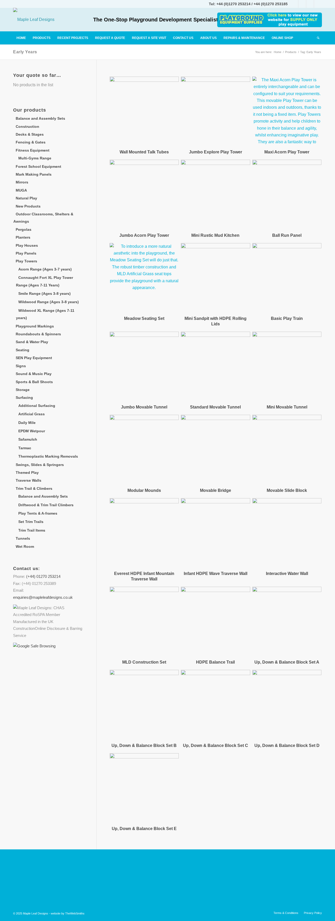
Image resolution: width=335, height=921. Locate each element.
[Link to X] (310, 4)
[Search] (318, 37)
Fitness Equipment (32, 150)
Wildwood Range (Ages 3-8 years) (48, 302)
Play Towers (26, 261)
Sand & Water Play (32, 342)
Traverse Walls (28, 480)
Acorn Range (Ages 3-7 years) (45, 269)
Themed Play (27, 472)
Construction (27, 126)
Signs (21, 366)
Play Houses (27, 245)
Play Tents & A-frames (37, 513)
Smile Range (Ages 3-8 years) (44, 293)
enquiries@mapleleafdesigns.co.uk (43, 597)
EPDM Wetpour (31, 431)
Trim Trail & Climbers (34, 488)
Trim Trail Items (31, 530)
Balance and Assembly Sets (40, 118)
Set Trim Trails (30, 522)
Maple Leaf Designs (35, 913)
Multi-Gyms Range (34, 158)
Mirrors (22, 182)
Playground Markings (35, 326)
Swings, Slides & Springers (40, 465)
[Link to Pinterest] (318, 4)
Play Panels (26, 253)
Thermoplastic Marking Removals (48, 456)
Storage (23, 390)
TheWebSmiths (75, 913)
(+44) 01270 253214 (43, 576)
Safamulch (27, 439)
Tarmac (24, 448)
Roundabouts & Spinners (38, 334)
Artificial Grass (31, 414)
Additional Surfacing (36, 406)
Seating (22, 350)
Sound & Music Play (34, 374)
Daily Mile (27, 423)
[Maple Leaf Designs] (33, 19)
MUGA (21, 190)
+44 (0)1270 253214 (233, 4)
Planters (23, 237)
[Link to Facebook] (294, 4)
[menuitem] (21, 37)
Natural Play (26, 198)
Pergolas (23, 229)
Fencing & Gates (31, 142)
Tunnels (23, 538)
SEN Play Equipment (34, 358)
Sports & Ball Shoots (34, 382)
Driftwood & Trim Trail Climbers (46, 505)
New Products (28, 206)
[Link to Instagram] (302, 4)
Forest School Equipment (38, 166)
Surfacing (24, 397)
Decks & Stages (30, 134)
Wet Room (25, 546)
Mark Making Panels (34, 174)
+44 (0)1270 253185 (271, 4)
